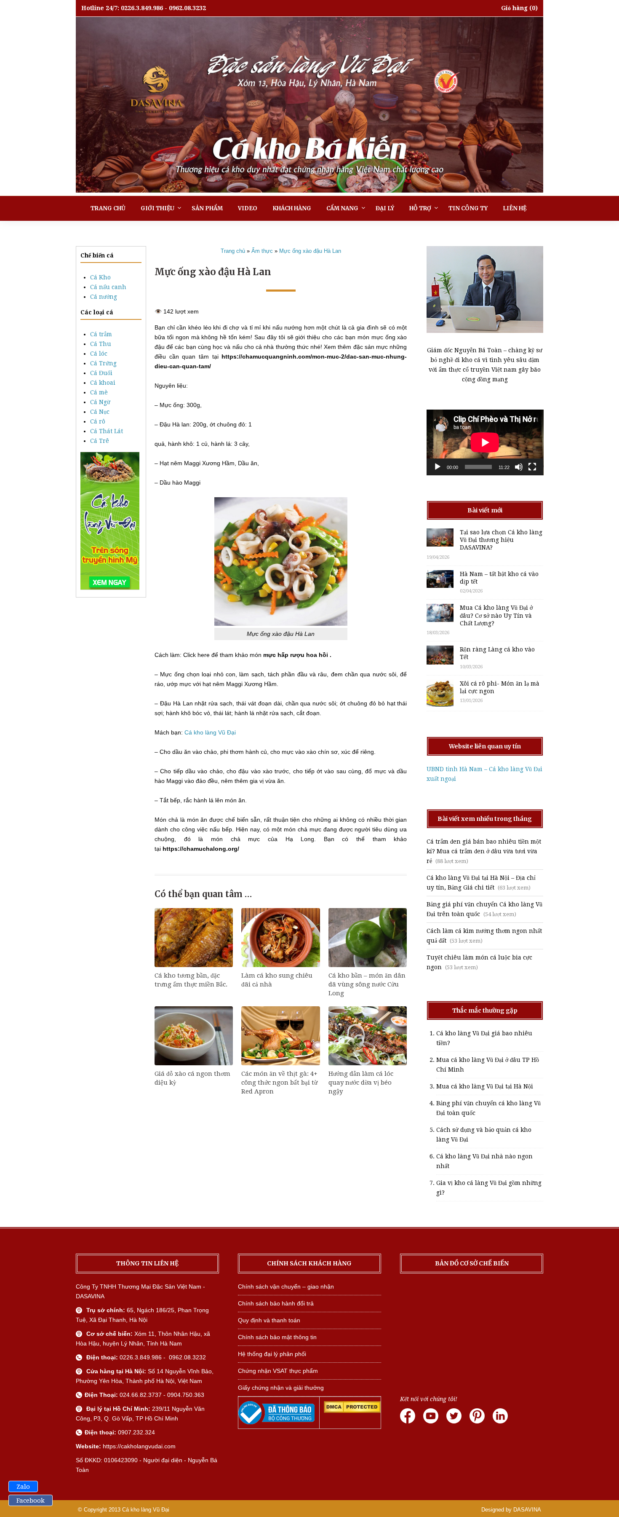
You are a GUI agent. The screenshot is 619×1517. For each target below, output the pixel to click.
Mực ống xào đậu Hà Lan (310, 251)
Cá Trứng (103, 363)
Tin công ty (468, 208)
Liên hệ (514, 208)
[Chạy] (437, 467)
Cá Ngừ (100, 402)
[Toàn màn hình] (532, 467)
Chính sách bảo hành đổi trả (276, 1303)
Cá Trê (99, 440)
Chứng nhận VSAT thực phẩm (278, 1370)
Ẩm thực (262, 251)
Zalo (23, 1486)
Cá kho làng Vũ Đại (210, 732)
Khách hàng (291, 208)
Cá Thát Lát (106, 431)
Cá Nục (99, 411)
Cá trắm (101, 334)
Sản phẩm (207, 208)
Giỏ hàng (514, 8)
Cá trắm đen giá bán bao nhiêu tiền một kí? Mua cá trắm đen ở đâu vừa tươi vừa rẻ (484, 851)
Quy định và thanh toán (269, 1320)
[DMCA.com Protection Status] (352, 1410)
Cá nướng (103, 296)
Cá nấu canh (108, 287)
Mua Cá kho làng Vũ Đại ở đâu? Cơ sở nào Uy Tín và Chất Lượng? (496, 615)
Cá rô (97, 421)
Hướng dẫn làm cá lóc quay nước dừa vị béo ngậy (360, 1082)
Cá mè (99, 392)
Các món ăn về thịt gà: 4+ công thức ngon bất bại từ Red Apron (279, 1082)
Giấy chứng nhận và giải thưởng (281, 1387)
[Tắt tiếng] (519, 467)
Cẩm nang (342, 208)
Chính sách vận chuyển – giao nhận (286, 1286)
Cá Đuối (101, 373)
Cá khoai (102, 382)
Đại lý (385, 208)
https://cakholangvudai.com (139, 1446)
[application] (485, 442)
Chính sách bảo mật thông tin (277, 1337)
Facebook (30, 1500)
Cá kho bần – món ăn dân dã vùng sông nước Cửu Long (367, 984)
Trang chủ (108, 208)
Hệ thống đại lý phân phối (272, 1354)
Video (247, 208)
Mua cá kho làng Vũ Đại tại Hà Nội (484, 1086)
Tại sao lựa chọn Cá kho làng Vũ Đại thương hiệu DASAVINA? (501, 540)
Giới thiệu (157, 208)
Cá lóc (98, 353)
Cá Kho (100, 277)
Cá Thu (100, 343)
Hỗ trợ (420, 208)
